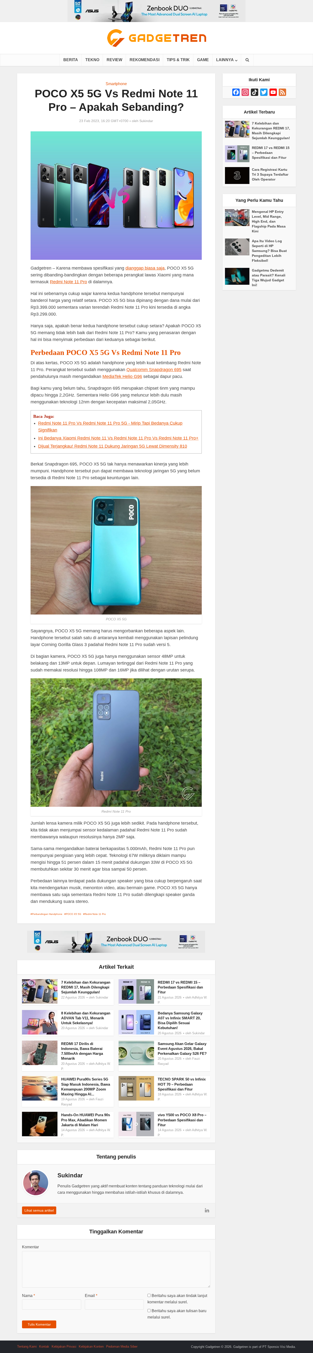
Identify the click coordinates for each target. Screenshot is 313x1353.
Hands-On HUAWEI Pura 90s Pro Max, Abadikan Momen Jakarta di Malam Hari (85, 1120)
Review (114, 60)
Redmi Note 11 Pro (68, 281)
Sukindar (146, 121)
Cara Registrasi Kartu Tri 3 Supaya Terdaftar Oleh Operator (270, 174)
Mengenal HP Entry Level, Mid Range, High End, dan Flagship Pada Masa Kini (269, 221)
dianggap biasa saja (145, 268)
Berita (70, 60)
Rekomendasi (144, 60)
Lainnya (225, 60)
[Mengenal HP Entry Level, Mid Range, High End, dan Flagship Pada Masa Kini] (238, 217)
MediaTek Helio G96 (122, 376)
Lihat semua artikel (39, 1210)
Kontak (44, 1346)
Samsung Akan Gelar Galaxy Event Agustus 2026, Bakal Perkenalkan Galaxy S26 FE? (182, 1049)
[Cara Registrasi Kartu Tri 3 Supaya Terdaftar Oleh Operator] (238, 175)
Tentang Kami (27, 1346)
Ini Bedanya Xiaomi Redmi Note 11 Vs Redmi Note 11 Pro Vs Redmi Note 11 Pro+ (118, 438)
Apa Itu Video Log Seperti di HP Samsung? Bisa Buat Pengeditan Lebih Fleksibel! (269, 250)
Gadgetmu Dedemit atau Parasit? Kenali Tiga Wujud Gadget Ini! (268, 277)
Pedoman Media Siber (121, 1346)
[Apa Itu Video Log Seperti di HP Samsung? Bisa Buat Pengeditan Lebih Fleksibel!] (238, 247)
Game (203, 60)
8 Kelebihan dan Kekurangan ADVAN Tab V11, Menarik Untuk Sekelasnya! (85, 1018)
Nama (28, 1296)
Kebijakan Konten (91, 1346)
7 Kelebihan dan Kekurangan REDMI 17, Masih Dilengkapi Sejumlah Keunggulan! (85, 987)
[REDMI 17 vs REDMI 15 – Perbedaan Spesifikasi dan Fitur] (238, 153)
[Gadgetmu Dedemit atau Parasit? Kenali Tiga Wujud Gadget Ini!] (238, 276)
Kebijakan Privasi (64, 1346)
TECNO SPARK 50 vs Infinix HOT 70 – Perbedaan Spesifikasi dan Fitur (182, 1084)
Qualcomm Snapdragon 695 (153, 369)
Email (91, 1296)
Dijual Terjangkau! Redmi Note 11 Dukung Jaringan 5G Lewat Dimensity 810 (112, 446)
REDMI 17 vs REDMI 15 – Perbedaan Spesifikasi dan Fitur (180, 987)
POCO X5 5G (73, 914)
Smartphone (116, 84)
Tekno (92, 60)
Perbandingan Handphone (47, 914)
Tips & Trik (178, 60)
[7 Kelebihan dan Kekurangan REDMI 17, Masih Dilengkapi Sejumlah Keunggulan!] (238, 129)
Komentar (30, 1247)
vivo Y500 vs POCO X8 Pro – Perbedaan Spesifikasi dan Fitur (182, 1120)
